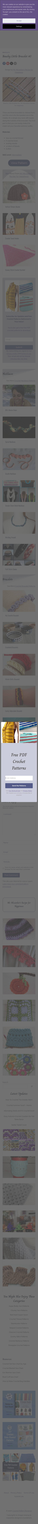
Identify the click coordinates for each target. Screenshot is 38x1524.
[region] (19, 15)
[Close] (34, 725)
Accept (19, 21)
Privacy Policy (27, 791)
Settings (19, 26)
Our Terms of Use (14, 791)
